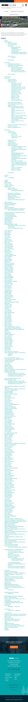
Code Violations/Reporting (18, 162)
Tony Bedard (8, 300)
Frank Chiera (8, 237)
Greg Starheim (8, 479)
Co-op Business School (14, 562)
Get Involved (11, 74)
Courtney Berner (9, 246)
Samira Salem (8, 344)
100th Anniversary (13, 144)
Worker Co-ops (15, 96)
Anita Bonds (8, 252)
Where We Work (12, 43)
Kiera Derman (8, 282)
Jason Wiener (8, 482)
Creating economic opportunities (17, 382)
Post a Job (14, 135)
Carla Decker (8, 317)
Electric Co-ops (15, 98)
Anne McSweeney (9, 248)
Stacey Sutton (8, 496)
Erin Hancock (8, 439)
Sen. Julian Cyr (8, 335)
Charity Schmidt (9, 470)
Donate (6, 588)
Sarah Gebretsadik (9, 312)
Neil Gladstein (8, 495)
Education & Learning (13, 193)
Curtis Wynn (8, 464)
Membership (8, 186)
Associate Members (10, 204)
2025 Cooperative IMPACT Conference (15, 208)
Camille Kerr (8, 307)
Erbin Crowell (8, 324)
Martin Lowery (8, 251)
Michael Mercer (9, 409)
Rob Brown (7, 261)
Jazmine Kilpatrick (10, 475)
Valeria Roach (8, 500)
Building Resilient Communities (16, 373)
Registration (8, 583)
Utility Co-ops (15, 95)
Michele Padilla (9, 392)
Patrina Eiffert (8, 278)
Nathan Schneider (9, 434)
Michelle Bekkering (10, 492)
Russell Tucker (8, 260)
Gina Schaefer (8, 320)
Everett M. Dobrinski (10, 407)
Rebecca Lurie (8, 440)
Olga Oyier (7, 469)
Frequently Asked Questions (12, 624)
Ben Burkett (8, 347)
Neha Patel (7, 418)
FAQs (6, 622)
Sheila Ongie (8, 274)
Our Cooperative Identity (15, 102)
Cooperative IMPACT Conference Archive (16, 521)
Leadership (11, 141)
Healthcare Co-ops (16, 89)
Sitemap (13, 697)
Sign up (6, 206)
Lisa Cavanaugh (9, 391)
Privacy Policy (8, 184)
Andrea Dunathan (9, 427)
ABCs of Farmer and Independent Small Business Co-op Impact (18, 118)
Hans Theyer (8, 315)
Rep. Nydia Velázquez (10, 516)
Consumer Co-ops (16, 84)
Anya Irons (7, 364)
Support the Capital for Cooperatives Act (16, 531)
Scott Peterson (9, 241)
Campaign (7, 605)
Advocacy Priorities (13, 66)
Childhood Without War (11, 571)
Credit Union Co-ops (16, 100)
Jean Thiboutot (9, 276)
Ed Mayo (7, 238)
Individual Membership (17, 190)
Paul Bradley (8, 293)
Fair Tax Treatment (16, 69)
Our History (11, 172)
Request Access (12, 195)
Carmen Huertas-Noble (11, 408)
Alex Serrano (8, 311)
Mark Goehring (8, 243)
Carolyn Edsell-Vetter (10, 255)
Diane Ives (7, 350)
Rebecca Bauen (9, 436)
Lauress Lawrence (9, 481)
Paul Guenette (8, 280)
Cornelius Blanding (10, 360)
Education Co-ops (16, 85)
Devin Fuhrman (8, 256)
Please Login (11, 188)
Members (7, 629)
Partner (13, 57)
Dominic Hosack (9, 403)
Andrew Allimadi (9, 268)
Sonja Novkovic (9, 230)
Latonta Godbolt (9, 341)
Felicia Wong (8, 294)
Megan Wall (8, 488)
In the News (11, 177)
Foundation (8, 76)
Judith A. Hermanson (10, 299)
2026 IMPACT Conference (17, 11)
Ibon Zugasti (8, 422)
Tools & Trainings (12, 557)
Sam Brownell (8, 426)
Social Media (11, 226)
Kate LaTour (8, 396)
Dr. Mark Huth (8, 442)
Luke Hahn (7, 448)
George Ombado (9, 451)
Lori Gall (7, 308)
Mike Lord (7, 242)
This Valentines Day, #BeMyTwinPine (14, 359)
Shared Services (14, 14)
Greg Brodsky (8, 291)
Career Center (12, 132)
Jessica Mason (8, 449)
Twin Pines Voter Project (11, 545)
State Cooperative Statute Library (17, 124)
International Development (18, 71)
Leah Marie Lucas (9, 413)
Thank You (10, 589)
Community (7, 609)
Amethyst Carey (9, 283)
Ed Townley (8, 286)
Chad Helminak (8, 514)
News (6, 176)
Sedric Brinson (8, 477)
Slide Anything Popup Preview (13, 378)
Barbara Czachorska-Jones (12, 302)
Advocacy (7, 62)
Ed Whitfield (8, 337)
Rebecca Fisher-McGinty (11, 394)
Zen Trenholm (8, 447)
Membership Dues (9, 623)
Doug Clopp (8, 471)
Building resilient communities (16, 381)
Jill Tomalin (8, 289)
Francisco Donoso (9, 508)
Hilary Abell (8, 313)
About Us (7, 129)
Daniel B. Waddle (9, 277)
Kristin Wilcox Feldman (11, 281)
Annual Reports (12, 142)
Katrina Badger (9, 339)
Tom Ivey (7, 517)
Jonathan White (9, 346)
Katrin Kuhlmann (9, 296)
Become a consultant (13, 554)
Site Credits (8, 182)
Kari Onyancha (8, 265)
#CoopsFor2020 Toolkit (11, 224)
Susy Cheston (8, 491)
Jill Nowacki (8, 497)
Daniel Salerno (8, 325)
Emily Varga (8, 322)
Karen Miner (8, 232)
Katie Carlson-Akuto (10, 490)
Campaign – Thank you (14, 606)
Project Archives (9, 185)
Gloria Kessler (8, 338)
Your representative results (12, 357)
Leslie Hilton (8, 239)
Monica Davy (8, 465)
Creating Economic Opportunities (17, 374)
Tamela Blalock (9, 412)
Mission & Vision (12, 140)
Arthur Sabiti (8, 430)
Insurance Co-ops (16, 92)
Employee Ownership (17, 67)
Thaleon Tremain (9, 486)
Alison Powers (8, 321)
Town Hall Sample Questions (15, 228)
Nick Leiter (7, 460)
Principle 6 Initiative (10, 532)
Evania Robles (8, 509)
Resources (7, 78)
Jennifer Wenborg (9, 334)
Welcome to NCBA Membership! (16, 199)
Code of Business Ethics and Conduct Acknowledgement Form (19, 165)
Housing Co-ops (15, 91)
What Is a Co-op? (12, 126)
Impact (6, 181)
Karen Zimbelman (9, 368)
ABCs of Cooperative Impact (15, 106)
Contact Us (11, 131)
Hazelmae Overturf (10, 487)
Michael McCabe (9, 269)
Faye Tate (7, 513)
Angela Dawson (9, 455)
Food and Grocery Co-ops (18, 88)
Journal (7, 175)
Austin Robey (8, 453)
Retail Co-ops (15, 97)
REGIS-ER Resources (10, 525)
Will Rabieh (8, 298)
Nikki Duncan (8, 462)
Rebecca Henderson (10, 416)
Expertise (10, 45)
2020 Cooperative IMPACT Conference (15, 352)
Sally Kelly (7, 233)
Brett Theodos (8, 287)
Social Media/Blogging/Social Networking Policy (17, 153)
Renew (6, 628)
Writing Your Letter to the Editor (17, 225)
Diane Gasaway (8, 483)
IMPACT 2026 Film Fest (11, 597)
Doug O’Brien (8, 316)
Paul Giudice (8, 234)
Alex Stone (7, 399)
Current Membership (10, 215)
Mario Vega (8, 474)
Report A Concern (16, 170)
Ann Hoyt (7, 499)
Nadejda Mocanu (9, 505)
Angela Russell (8, 290)
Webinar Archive (12, 80)
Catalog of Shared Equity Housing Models (16, 614)
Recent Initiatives (9, 207)
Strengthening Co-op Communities (14, 549)
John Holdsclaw (9, 245)
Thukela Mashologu (10, 429)
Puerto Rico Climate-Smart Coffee (14, 576)
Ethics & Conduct (12, 145)
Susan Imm (7, 250)
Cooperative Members (10, 203)
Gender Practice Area (10, 379)
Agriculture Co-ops (16, 83)
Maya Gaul (7, 303)
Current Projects (12, 44)
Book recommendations (14, 127)
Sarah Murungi (8, 417)
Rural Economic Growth (17, 70)
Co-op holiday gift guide (11, 544)
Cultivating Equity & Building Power (14, 526)
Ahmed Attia (8, 425)
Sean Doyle (8, 348)
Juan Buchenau (8, 421)
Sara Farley (8, 273)
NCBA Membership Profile (11, 584)
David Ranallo (8, 309)
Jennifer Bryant (9, 254)
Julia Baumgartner (9, 264)
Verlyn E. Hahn (8, 285)
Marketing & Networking (14, 194)
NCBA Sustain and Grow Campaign (14, 596)
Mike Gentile (8, 220)
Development (8, 42)
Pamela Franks (8, 343)
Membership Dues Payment (12, 592)
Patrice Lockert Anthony (11, 468)
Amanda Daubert (9, 219)
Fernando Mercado (10, 452)
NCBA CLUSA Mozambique (11, 522)
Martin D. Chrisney (9, 263)
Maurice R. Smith (9, 461)
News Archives (8, 202)
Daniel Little (8, 395)
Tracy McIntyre (8, 473)
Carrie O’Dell (8, 501)
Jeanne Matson (8, 221)
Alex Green (8, 363)
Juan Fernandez (9, 361)
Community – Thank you (14, 610)
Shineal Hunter (8, 342)
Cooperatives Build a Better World (14, 602)
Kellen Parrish (8, 504)
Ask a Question (13, 687)
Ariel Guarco (8, 431)
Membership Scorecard (14, 197)
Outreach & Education (14, 556)
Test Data (7, 570)
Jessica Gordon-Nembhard (12, 404)
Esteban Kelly (8, 304)
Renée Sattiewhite (9, 503)
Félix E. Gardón (9, 435)
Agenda (10, 355)
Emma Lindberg (9, 366)
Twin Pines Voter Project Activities (17, 547)
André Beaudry (8, 247)
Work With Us (11, 56)
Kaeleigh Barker (9, 217)
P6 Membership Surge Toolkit (12, 601)
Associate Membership (11, 216)
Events (6, 11)
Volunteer (14, 133)
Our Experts (11, 60)
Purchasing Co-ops (16, 93)
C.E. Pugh (7, 235)
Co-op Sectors (12, 82)
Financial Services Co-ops (18, 87)
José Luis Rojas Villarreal (11, 351)
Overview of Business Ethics (19, 146)
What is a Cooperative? (11, 527)
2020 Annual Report (10, 523)
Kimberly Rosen (9, 267)
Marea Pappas (8, 420)
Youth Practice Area (10, 372)
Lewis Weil (7, 456)
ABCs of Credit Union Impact (19, 115)
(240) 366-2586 (14, 664)
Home (6, 40)
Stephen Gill (8, 333)
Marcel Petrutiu (9, 272)
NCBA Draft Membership (11, 627)
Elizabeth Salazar (9, 414)
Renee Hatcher (8, 405)
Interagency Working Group (15, 65)
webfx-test (8, 582)
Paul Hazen (7, 401)
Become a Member (21, 1)
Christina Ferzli (9, 295)
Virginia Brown (8, 466)
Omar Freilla (8, 438)
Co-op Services (12, 79)
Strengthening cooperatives (15, 383)
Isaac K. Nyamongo (10, 423)
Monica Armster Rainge (11, 478)
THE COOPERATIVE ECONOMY (16, 210)
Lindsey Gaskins (9, 510)
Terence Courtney (9, 484)
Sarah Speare (8, 457)
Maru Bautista (8, 259)
